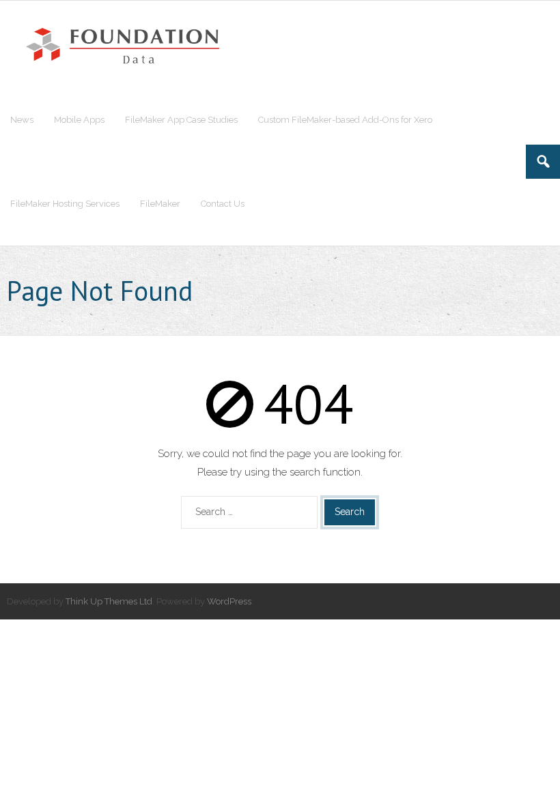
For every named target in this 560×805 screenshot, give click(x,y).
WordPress (229, 601)
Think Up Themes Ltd (109, 601)
